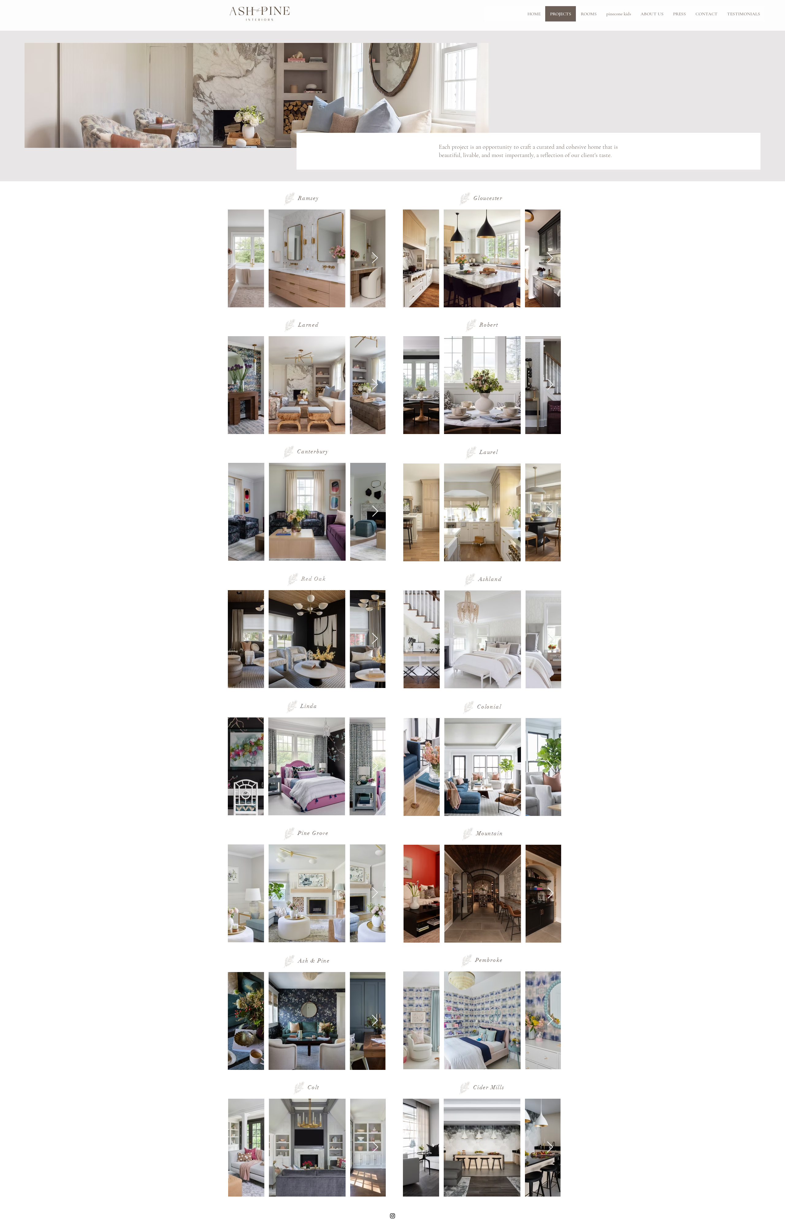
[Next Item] (374, 258)
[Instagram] (392, 1216)
